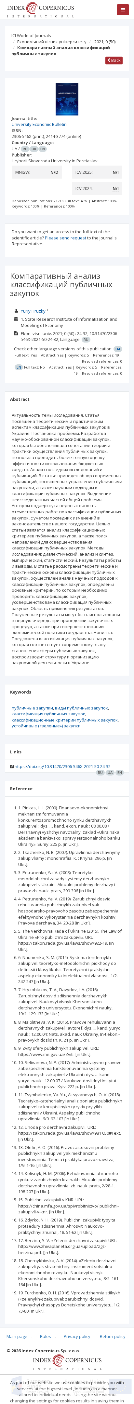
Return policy (113, 1336)
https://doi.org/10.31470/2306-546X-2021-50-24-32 (63, 766)
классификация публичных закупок (48, 714)
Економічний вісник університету (52, 42)
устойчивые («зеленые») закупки (46, 726)
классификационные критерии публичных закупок (65, 720)
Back (115, 60)
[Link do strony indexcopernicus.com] (67, 1362)
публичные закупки (32, 708)
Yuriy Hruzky (33, 311)
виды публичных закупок (81, 708)
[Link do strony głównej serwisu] (40, 9)
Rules (45, 1336)
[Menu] (123, 9)
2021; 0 (104, 42)
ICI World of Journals (31, 35)
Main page (17, 1336)
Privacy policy (77, 1336)
